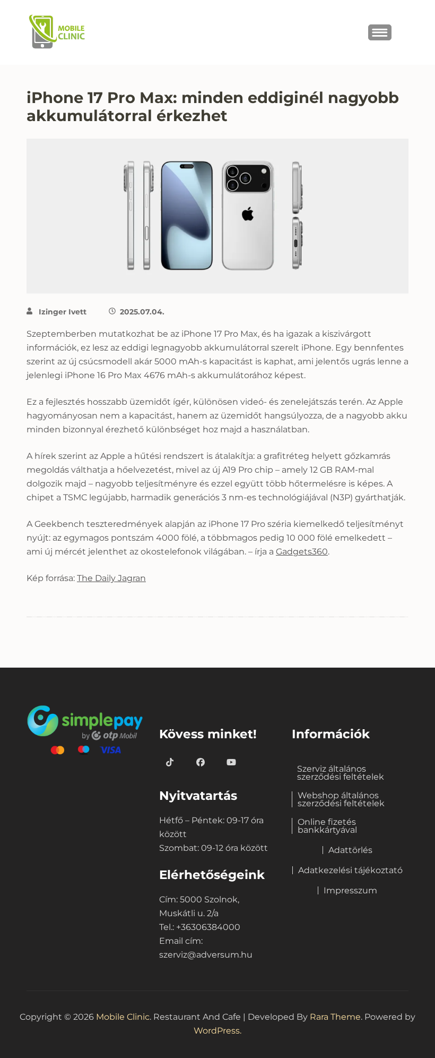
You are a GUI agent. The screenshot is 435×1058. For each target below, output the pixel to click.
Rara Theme (335, 1017)
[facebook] (200, 762)
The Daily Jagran (111, 578)
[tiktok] (169, 762)
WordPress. (217, 1031)
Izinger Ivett (62, 312)
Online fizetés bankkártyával (327, 826)
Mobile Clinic (123, 1017)
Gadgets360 (302, 552)
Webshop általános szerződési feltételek (341, 799)
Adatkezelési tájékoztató (350, 870)
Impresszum (350, 890)
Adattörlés (350, 850)
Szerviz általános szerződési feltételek (340, 773)
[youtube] (231, 762)
